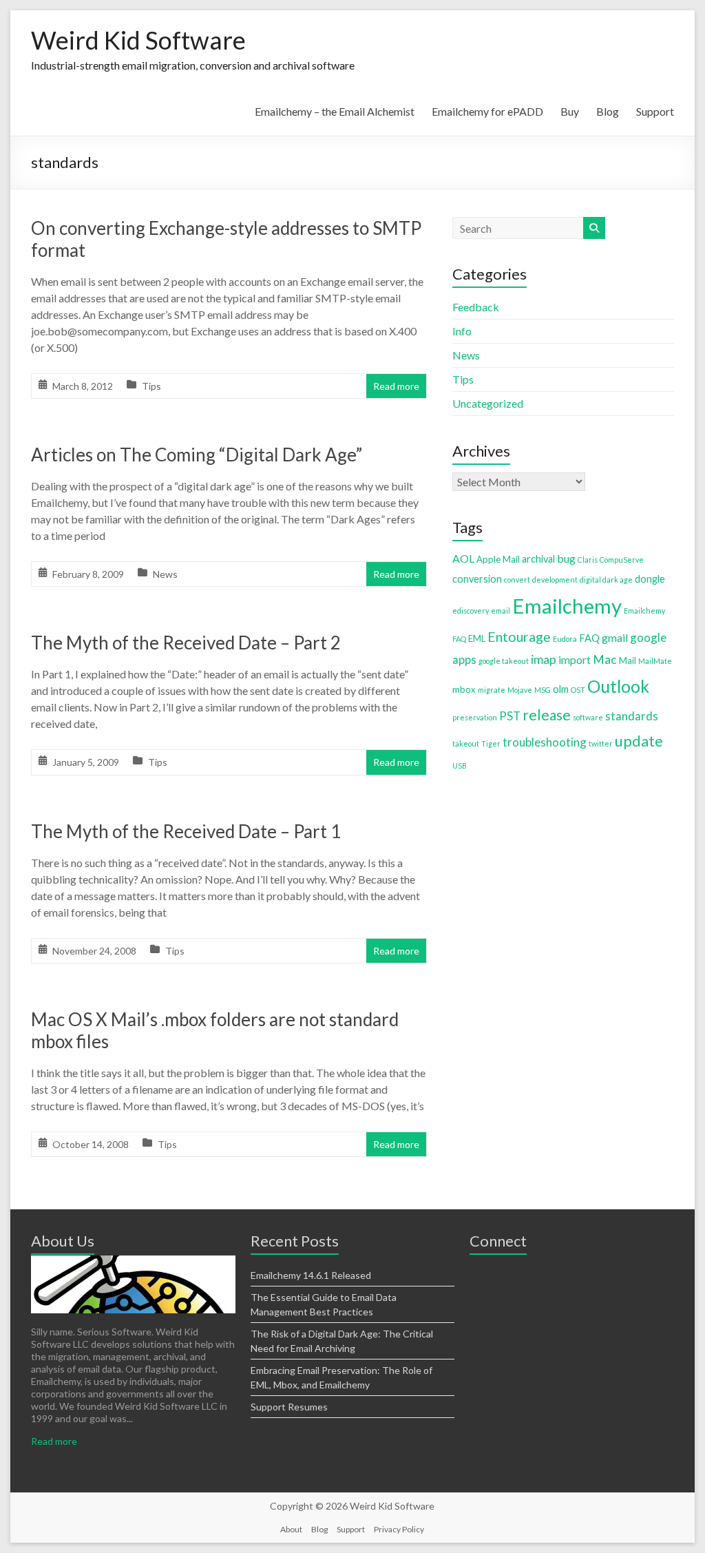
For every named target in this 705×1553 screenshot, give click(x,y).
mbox (464, 689)
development (555, 579)
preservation (474, 717)
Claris (588, 559)
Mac (605, 659)
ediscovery (470, 610)
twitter (601, 743)
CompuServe (622, 559)
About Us (62, 1240)
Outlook (618, 686)
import (574, 659)
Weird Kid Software (138, 40)
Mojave (519, 689)
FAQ (589, 638)
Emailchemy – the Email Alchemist (334, 111)
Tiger (491, 743)
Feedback (475, 306)
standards (631, 716)
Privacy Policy (399, 1529)
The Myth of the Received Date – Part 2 (186, 643)
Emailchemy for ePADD (487, 111)
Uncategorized (487, 403)
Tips (151, 386)
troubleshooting (545, 742)
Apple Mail (498, 559)
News (165, 574)
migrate (491, 689)
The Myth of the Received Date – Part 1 (186, 831)
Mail (627, 660)
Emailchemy (567, 606)
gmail (615, 637)
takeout (465, 743)
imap (543, 659)
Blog (607, 111)
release (547, 714)
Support (655, 111)
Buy (569, 111)
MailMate (655, 660)
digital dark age (606, 579)
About (291, 1529)
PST (509, 716)
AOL (463, 558)
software (588, 717)
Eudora (565, 638)
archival (538, 559)
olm (561, 689)
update (639, 741)
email (500, 610)
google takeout (503, 660)
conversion (477, 579)
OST (578, 689)
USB (459, 765)
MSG (542, 689)
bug (566, 558)
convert (517, 579)
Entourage (519, 637)
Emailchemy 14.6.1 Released (311, 1275)
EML (476, 638)
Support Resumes (289, 1407)
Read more (396, 386)
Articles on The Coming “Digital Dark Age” (196, 455)
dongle (650, 579)
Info (462, 330)
